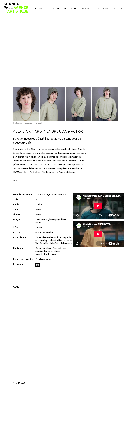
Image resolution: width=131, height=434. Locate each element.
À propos (86, 9)
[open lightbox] (26, 104)
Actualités (103, 9)
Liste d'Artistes (57, 9)
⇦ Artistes (19, 383)
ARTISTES (38, 9)
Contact (119, 9)
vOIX (73, 9)
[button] (38, 8)
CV (15, 181)
